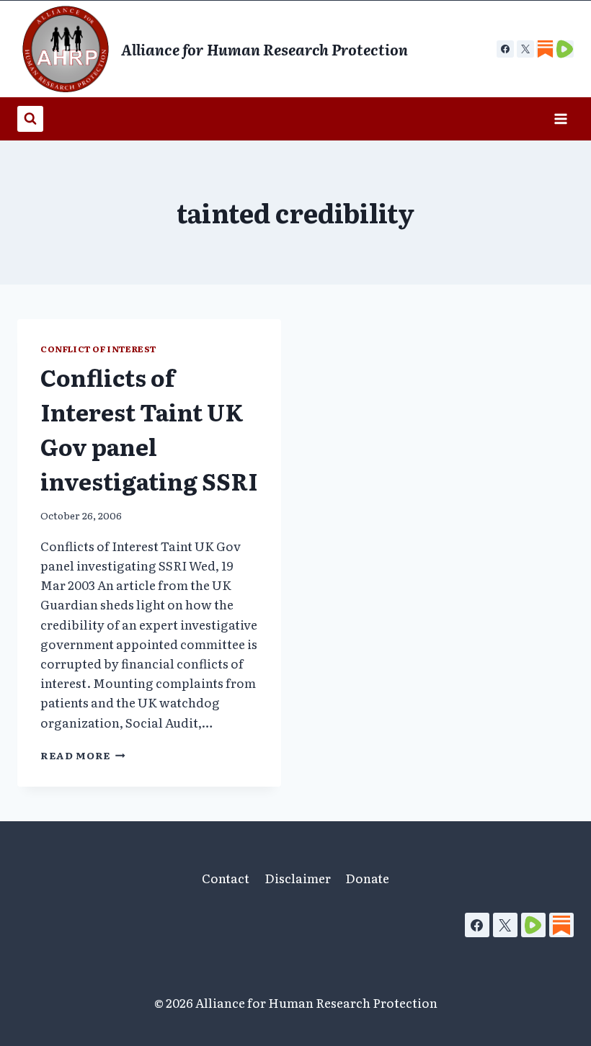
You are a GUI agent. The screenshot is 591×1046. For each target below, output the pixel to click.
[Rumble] (533, 925)
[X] (525, 49)
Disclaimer (298, 878)
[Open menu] (560, 118)
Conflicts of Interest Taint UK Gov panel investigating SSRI (149, 428)
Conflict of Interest (98, 348)
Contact (225, 878)
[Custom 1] (545, 49)
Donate (367, 878)
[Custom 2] (565, 49)
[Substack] (561, 925)
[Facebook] (505, 49)
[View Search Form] (30, 119)
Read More (82, 755)
